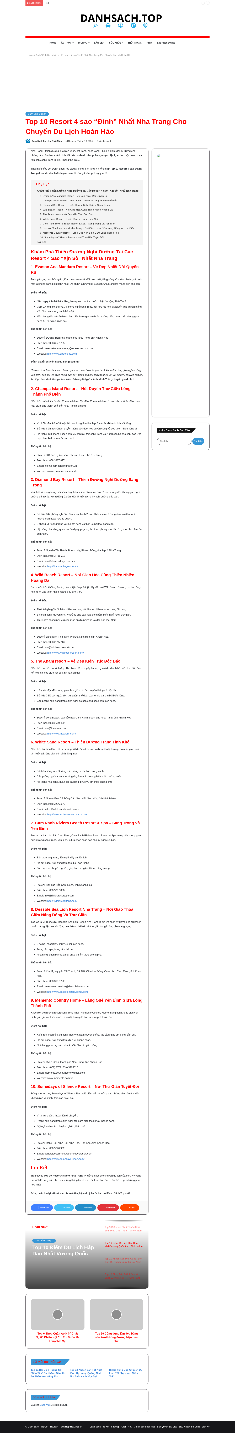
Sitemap (115, 1426)
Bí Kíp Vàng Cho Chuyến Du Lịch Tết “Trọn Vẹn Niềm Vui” (125, 1373)
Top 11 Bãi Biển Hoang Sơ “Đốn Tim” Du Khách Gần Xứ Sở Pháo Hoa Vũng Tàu (48, 1373)
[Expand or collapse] (139, 184)
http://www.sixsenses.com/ (62, 353)
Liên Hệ (206, 1426)
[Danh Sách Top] (117, 21)
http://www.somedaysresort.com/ (65, 1158)
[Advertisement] (117, 84)
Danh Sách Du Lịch (45, 55)
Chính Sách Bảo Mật (144, 1426)
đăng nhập (45, 1405)
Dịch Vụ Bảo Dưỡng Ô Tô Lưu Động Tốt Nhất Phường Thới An (76, 3)
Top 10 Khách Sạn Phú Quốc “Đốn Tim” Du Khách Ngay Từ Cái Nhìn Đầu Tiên (65, 1251)
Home (53, 42)
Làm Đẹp (99, 42)
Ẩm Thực (66, 42)
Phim (149, 42)
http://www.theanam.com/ (61, 733)
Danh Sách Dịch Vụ (44, 1240)
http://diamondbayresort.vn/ (62, 566)
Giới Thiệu (126, 1426)
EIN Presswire (166, 42)
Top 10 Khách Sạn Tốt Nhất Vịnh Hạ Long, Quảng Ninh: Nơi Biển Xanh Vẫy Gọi (86, 1373)
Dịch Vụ (82, 42)
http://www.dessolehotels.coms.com (67, 991)
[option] (87, 1254)
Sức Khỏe (115, 42)
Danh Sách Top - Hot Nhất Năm (47, 141)
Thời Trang (135, 42)
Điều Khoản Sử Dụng (189, 1426)
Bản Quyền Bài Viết (167, 1426)
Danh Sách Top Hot (99, 1426)
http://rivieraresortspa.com (62, 900)
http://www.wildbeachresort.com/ (65, 652)
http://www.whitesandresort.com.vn (67, 814)
